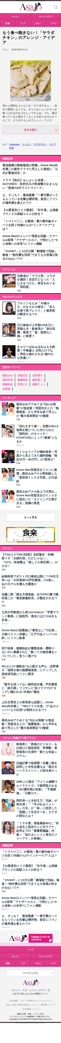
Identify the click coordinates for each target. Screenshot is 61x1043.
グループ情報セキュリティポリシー (35, 1001)
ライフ (53, 963)
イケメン (21, 362)
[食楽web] (30, 541)
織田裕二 (37, 379)
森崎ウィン (38, 384)
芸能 (19, 291)
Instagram (14, 144)
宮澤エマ (22, 384)
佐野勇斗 (37, 375)
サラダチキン (40, 144)
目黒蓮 (6, 388)
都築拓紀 (7, 384)
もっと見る (30, 517)
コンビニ (26, 144)
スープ (52, 144)
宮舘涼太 (22, 375)
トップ (31, 949)
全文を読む (30, 129)
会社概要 (14, 1001)
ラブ (23, 963)
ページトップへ (31, 973)
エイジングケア (46, 956)
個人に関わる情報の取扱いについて (22, 1005)
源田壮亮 (7, 379)
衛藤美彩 (22, 379)
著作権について (47, 1005)
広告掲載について (30, 1009)
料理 (11, 148)
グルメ (38, 963)
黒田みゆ (7, 375)
